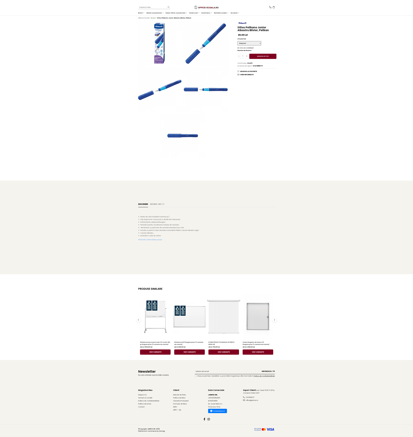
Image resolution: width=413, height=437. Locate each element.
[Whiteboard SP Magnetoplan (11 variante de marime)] (189, 317)
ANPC (175, 407)
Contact (141, 407)
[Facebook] (204, 419)
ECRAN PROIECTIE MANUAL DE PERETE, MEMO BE (221, 343)
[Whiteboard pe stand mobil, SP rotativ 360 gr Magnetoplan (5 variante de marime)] (155, 317)
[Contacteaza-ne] (270, 7)
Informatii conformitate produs (150, 240)
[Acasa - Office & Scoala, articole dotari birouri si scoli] (206, 7)
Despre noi (142, 395)
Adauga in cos (263, 56)
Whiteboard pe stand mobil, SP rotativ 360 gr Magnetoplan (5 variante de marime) (155, 343)
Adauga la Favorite (248, 71)
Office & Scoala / (144, 18)
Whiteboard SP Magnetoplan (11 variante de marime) (188, 343)
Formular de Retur (180, 404)
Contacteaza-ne (219, 411)
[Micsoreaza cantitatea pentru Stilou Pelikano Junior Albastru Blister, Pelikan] (238, 56)
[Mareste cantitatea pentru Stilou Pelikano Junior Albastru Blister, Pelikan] (246, 56)
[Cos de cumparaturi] (274, 7)
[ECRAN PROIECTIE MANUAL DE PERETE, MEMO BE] (224, 317)
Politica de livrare (144, 404)
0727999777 (249, 397)
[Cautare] (168, 7)
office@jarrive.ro (251, 400)
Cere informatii (247, 75)
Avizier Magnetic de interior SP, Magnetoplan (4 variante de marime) (256, 343)
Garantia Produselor (181, 401)
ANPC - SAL (177, 410)
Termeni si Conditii (145, 398)
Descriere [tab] (143, 204)
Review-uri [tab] (157, 204)
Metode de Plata (179, 395)
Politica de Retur (179, 398)
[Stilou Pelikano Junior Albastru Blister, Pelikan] (159, 43)
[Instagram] (208, 419)
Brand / (154, 18)
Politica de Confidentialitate (264, 376)
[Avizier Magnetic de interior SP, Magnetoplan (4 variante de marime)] (258, 317)
